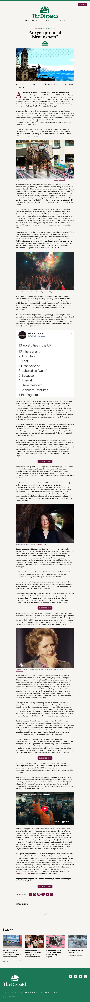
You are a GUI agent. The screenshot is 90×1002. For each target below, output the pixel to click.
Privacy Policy (31, 992)
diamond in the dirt (23, 874)
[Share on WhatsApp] (43, 894)
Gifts (41, 20)
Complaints (44, 992)
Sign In (62, 20)
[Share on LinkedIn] (39, 894)
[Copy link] (51, 894)
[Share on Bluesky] (47, 894)
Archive (34, 20)
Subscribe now (45, 461)
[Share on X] (30, 894)
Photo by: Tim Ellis (59, 180)
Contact (55, 992)
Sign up (6, 992)
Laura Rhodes (41, 544)
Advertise (49, 20)
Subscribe (82, 4)
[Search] (57, 20)
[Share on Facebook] (34, 894)
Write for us (17, 992)
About (27, 20)
